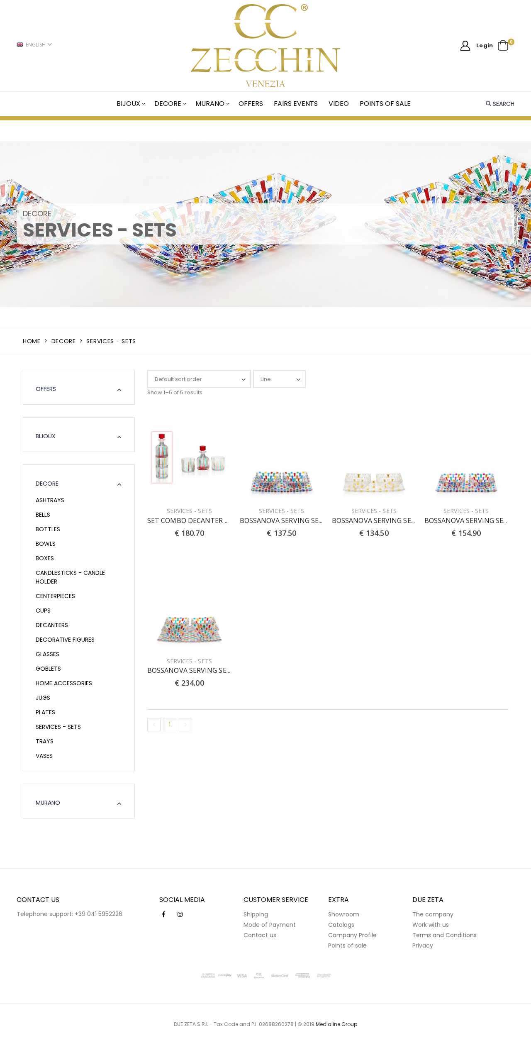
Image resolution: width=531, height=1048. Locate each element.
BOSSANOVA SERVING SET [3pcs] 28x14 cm (307, 520)
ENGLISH (36, 44)
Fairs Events (296, 103)
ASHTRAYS (50, 500)
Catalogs (341, 925)
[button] (506, 45)
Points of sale (385, 103)
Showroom (343, 914)
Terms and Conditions (444, 935)
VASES (44, 756)
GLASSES (47, 654)
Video (339, 103)
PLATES (45, 712)
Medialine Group (336, 1024)
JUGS (43, 698)
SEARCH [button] (503, 104)
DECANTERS (52, 625)
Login (484, 45)
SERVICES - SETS (58, 727)
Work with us (430, 925)
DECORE (167, 103)
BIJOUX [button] (46, 436)
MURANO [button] (48, 803)
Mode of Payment (270, 925)
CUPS (43, 610)
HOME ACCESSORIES (64, 683)
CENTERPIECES (55, 596)
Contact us (260, 935)
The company (432, 914)
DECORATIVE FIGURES (65, 639)
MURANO (209, 103)
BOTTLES (48, 529)
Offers (251, 103)
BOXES (45, 558)
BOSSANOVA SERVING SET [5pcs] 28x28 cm (214, 670)
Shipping (256, 914)
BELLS (43, 515)
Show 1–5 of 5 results (174, 392)
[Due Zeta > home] (266, 45)
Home (32, 341)
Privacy (422, 945)
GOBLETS (48, 668)
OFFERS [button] (46, 389)
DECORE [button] (47, 483)
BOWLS (46, 544)
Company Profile (352, 935)
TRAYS (45, 741)
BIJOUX (128, 103)
